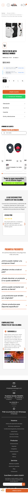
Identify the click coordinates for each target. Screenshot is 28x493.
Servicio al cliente (14, 436)
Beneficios (6, 108)
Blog (14, 468)
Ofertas (14, 456)
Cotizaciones (14, 431)
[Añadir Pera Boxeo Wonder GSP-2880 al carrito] (2, 161)
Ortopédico (14, 448)
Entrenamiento (14, 443)
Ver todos (8, 133)
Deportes (14, 446)
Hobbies (14, 454)
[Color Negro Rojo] (7, 165)
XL (22, 81)
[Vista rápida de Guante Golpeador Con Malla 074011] (17, 161)
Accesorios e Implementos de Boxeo (12, 14)
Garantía (5, 112)
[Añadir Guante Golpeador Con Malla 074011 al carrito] (20, 161)
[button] (2, 173)
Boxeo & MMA (11, 13)
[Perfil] (22, 5)
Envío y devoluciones (9, 116)
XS (4, 81)
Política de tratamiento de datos (14, 423)
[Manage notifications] (3, 490)
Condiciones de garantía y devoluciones (14, 428)
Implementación (14, 451)
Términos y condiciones (14, 426)
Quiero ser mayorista (14, 466)
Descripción (6, 103)
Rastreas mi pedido (14, 463)
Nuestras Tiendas (14, 434)
